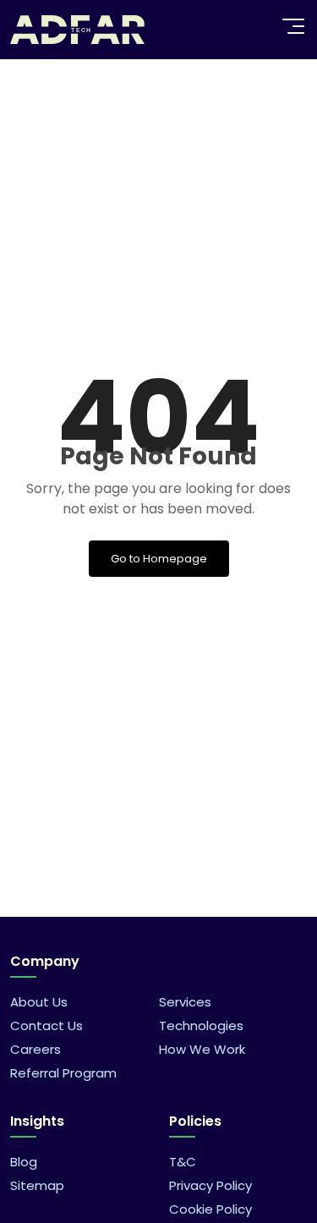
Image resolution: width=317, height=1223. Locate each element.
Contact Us (46, 1025)
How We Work (202, 1049)
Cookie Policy (210, 1209)
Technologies (201, 1025)
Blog (23, 1162)
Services (185, 1002)
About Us (39, 1002)
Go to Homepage (159, 559)
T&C (182, 1162)
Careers (35, 1049)
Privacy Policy (210, 1185)
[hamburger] (293, 26)
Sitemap (37, 1185)
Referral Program (63, 1073)
